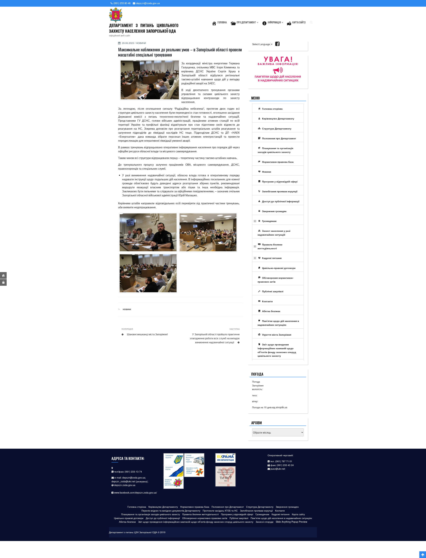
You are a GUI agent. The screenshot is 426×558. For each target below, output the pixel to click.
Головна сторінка (272, 108)
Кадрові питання (272, 258)
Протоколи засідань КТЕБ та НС (220, 510)
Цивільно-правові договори (279, 268)
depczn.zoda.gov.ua (124, 485)
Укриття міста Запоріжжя (276, 334)
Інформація (274, 22)
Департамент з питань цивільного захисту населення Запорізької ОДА (143, 28)
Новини (141, 43)
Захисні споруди (264, 521)
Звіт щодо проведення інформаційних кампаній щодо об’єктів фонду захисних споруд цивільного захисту (277, 350)
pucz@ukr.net (278, 468)
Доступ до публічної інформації (280, 201)
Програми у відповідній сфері (280, 181)
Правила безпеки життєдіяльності (270, 246)
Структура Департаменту (276, 128)
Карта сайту (299, 22)
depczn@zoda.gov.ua (133, 477)
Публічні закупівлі (272, 291)
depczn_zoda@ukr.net (123, 481)
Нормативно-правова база (278, 161)
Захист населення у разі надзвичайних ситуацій (274, 232)
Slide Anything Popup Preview (291, 521)
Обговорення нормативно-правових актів (276, 279)
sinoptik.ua (281, 407)
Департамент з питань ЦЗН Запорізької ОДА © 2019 (137, 532)
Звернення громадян (274, 211)
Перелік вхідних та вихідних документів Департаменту (170, 510)
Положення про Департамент (279, 138)
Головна (222, 22)
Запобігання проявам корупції (279, 191)
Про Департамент (246, 22)
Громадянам (269, 221)
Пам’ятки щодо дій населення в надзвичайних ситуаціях (278, 322)
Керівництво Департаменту (278, 118)
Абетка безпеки (271, 311)
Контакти (267, 301)
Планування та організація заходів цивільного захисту (275, 150)
